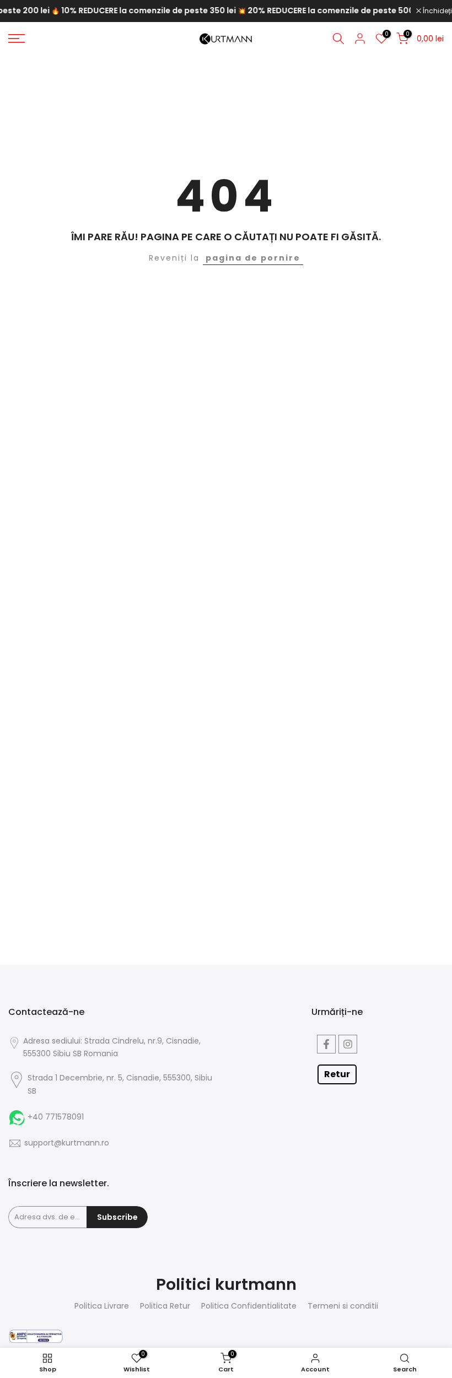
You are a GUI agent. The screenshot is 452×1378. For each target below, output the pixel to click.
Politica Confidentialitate (249, 1306)
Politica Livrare (101, 1306)
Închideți (436, 11)
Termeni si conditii (343, 1306)
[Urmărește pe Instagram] (347, 1044)
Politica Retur (165, 1306)
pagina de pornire (253, 257)
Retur (337, 1074)
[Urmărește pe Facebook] (326, 1044)
